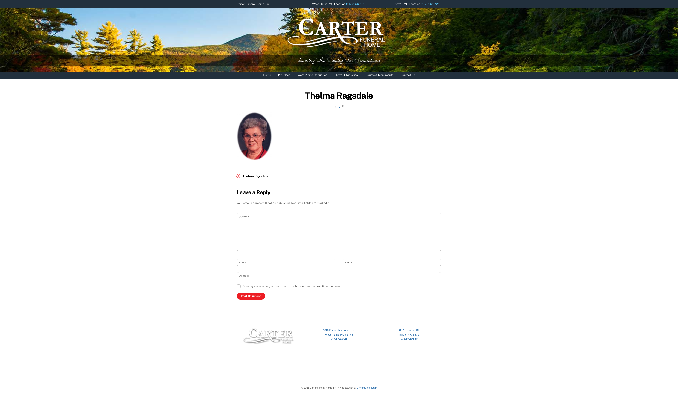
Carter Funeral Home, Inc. (253, 4)
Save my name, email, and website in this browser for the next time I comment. (292, 286)
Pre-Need (284, 75)
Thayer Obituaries (346, 75)
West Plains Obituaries (312, 75)
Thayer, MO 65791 (409, 334)
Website (244, 276)
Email (349, 262)
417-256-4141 (339, 339)
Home (267, 75)
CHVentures (363, 387)
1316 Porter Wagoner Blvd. (339, 329)
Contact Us (407, 75)
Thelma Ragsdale (339, 95)
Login (374, 387)
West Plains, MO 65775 (339, 334)
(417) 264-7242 (431, 4)
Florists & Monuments (379, 75)
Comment (246, 216)
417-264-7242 (409, 339)
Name (243, 262)
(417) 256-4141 (356, 4)
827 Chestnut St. (409, 329)
